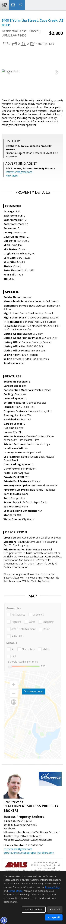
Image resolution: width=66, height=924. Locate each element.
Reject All (55, 909)
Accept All (54, 917)
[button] (4, 920)
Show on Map (35, 691)
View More (11, 175)
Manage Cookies (34, 909)
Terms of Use (15, 890)
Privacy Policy (52, 887)
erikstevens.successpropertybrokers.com (29, 852)
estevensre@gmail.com (18, 172)
